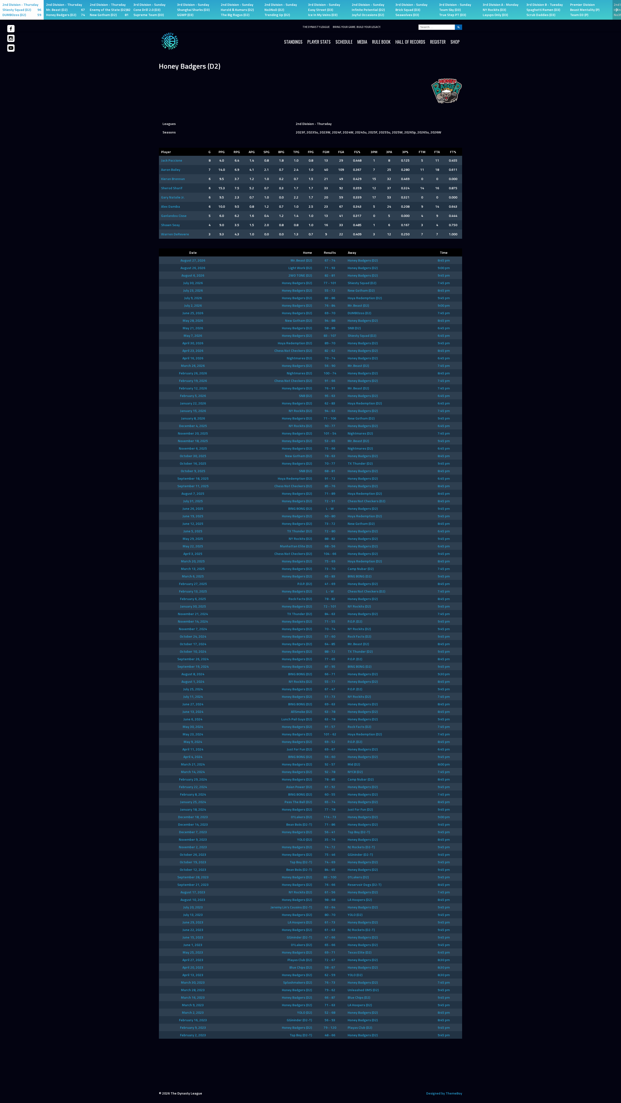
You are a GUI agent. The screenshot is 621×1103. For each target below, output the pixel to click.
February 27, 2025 (193, 583)
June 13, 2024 (192, 711)
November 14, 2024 (193, 621)
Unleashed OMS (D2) (363, 989)
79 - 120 (330, 1027)
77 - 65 (330, 658)
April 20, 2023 (192, 967)
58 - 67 (330, 967)
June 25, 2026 (192, 312)
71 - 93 (330, 267)
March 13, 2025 (193, 568)
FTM (422, 151)
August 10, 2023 (192, 899)
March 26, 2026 (193, 365)
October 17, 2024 (193, 643)
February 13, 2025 (193, 591)
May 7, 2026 (193, 335)
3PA (389, 151)
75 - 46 (330, 854)
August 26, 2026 (192, 267)
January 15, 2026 (193, 410)
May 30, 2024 (193, 726)
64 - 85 (330, 643)
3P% (405, 151)
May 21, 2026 (193, 327)
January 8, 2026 (193, 418)
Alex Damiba (170, 206)
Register (438, 42)
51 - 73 (330, 696)
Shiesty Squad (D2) (362, 282)
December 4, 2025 (193, 425)
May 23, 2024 (193, 734)
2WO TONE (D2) (300, 275)
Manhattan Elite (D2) (296, 546)
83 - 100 (330, 877)
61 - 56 (330, 892)
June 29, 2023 (192, 922)
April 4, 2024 (192, 756)
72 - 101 (330, 606)
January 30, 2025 (193, 606)
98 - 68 (330, 899)
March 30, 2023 (193, 982)
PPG (222, 151)
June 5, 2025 (192, 531)
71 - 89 (330, 493)
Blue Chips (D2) (300, 967)
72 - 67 (330, 959)
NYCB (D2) (355, 771)
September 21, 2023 (193, 884)
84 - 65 (330, 869)
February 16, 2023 (193, 1019)
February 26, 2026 (193, 373)
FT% (453, 151)
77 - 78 (330, 809)
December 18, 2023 (193, 816)
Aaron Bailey (170, 169)
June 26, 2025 (192, 508)
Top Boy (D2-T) (359, 831)
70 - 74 (330, 358)
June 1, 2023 (192, 944)
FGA (341, 151)
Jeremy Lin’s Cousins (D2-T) (291, 907)
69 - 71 (330, 952)
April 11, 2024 (192, 749)
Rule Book (381, 42)
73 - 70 (330, 568)
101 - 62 (330, 734)
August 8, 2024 (192, 673)
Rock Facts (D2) (300, 598)
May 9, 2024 (193, 741)
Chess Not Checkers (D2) (293, 350)
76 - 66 (330, 884)
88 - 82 (330, 538)
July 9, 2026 (193, 297)
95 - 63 (330, 395)
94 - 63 (330, 410)
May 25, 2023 (193, 952)
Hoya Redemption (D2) (365, 297)
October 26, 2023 (193, 854)
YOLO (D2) (304, 839)
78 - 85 (330, 779)
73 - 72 (330, 523)
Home (307, 252)
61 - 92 (330, 786)
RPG (237, 151)
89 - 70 (330, 343)
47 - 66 (330, 937)
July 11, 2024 (193, 696)
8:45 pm (444, 260)
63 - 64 (330, 907)
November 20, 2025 (193, 433)
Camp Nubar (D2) (361, 568)
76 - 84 (330, 305)
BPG (281, 151)
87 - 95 (330, 666)
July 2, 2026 (193, 305)
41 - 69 (330, 583)
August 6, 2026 (192, 275)
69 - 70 (330, 312)
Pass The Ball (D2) (298, 801)
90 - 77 (330, 425)
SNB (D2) (354, 327)
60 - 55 (330, 794)
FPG (311, 151)
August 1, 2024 (192, 681)
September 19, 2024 (193, 666)
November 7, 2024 (193, 628)
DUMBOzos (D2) (359, 312)
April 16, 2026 (192, 358)
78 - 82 (330, 598)
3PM (374, 151)
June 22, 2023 (192, 929)
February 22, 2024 (193, 786)
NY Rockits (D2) (300, 410)
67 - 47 (330, 688)
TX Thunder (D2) (360, 463)
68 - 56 (330, 546)
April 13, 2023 (192, 974)
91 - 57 (330, 726)
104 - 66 (330, 553)
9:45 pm (444, 275)
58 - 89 (330, 327)
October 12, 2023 (193, 869)
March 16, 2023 (193, 997)
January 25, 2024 (193, 801)
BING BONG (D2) (300, 508)
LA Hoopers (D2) (360, 899)
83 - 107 (330, 335)
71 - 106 (330, 418)
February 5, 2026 (193, 395)
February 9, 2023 (193, 1027)
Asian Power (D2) (299, 786)
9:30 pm (444, 673)
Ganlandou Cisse (174, 215)
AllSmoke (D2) (301, 711)
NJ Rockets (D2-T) (361, 846)
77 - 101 (330, 282)
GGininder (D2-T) (360, 854)
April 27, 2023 (192, 959)
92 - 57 (330, 764)
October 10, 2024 (193, 651)
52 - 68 (330, 1012)
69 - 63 (330, 704)
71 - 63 (330, 1004)
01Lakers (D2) (301, 816)
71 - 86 (330, 824)
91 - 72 (330, 478)
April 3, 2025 (192, 553)
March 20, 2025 (193, 561)
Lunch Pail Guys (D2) (296, 719)
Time (444, 252)
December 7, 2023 (193, 831)
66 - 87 (330, 997)
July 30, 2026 (193, 282)
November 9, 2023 (193, 839)
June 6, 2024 (192, 719)
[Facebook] (11, 28)
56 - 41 (330, 831)
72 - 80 (330, 531)
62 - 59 (330, 974)
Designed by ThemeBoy (444, 1093)
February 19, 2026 (193, 380)
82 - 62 (330, 350)
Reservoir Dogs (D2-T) (364, 884)
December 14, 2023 (193, 824)
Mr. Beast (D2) (301, 260)
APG (252, 151)
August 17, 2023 (192, 892)
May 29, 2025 (193, 538)
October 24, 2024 (193, 636)
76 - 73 (330, 982)
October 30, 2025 (193, 455)
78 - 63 (330, 455)
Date (193, 252)
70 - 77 (330, 463)
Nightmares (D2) (299, 358)
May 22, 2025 (193, 546)
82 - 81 (330, 275)
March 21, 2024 (193, 764)
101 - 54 (330, 433)
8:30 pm (444, 959)
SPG (266, 151)
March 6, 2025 (193, 576)
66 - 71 (330, 673)
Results (330, 252)
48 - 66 (330, 1034)
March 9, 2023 (193, 1004)
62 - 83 (330, 403)
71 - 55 (330, 621)
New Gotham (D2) (361, 290)
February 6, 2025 (193, 598)
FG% (357, 151)
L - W (330, 508)
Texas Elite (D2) (359, 952)
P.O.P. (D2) (304, 583)
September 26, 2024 (193, 658)
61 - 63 (330, 929)
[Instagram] (11, 38)
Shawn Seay (170, 224)
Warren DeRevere (175, 234)
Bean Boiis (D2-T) (299, 824)
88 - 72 (330, 651)
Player (166, 151)
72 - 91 (330, 500)
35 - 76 (330, 839)
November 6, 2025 (193, 448)
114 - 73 (330, 816)
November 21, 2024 (193, 613)
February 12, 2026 (193, 388)
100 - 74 (330, 373)
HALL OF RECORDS (410, 42)
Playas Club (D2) (299, 959)
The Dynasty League (316, 27)
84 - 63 (330, 613)
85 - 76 (330, 485)
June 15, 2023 (192, 937)
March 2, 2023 (193, 1012)
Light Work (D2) (300, 267)
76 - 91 (330, 388)
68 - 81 (330, 470)
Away (352, 252)
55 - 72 (330, 290)
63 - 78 (330, 711)
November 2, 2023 (193, 846)
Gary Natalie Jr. (172, 197)
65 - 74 (330, 801)
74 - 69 (330, 861)
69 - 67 (330, 749)
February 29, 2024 (193, 779)
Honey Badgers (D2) (363, 260)
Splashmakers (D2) (297, 982)
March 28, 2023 (193, 989)
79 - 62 (330, 989)
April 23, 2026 (192, 350)
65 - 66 (330, 944)
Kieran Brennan (173, 178)
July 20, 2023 (193, 907)
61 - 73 (330, 922)
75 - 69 (330, 561)
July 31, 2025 (193, 500)
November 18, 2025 (193, 440)
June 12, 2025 (192, 523)
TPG (296, 151)
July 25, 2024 (193, 688)
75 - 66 (330, 448)
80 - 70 (330, 914)
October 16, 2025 (193, 463)
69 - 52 (330, 741)
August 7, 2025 (192, 493)
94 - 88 (330, 320)
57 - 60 (330, 636)
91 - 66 (330, 380)
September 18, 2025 (193, 478)
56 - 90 (330, 365)
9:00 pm (444, 267)
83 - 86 (330, 297)
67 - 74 (330, 260)
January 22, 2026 (193, 403)
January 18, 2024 (193, 809)
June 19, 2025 (192, 516)
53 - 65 (330, 440)
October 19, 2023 (193, 861)
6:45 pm (444, 327)
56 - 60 (330, 756)
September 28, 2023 (193, 877)
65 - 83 (330, 576)
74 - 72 (330, 846)
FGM (326, 151)
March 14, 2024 (193, 771)
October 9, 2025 (193, 470)
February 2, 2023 (193, 1034)
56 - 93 (330, 1019)
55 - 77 (330, 681)
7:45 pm (444, 282)
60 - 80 (330, 516)
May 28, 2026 (193, 320)
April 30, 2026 (192, 343)
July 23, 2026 (193, 290)
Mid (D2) (354, 764)
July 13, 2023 (193, 914)
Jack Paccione (171, 160)
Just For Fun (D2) (299, 749)
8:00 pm (444, 764)
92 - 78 (330, 771)
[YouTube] (11, 48)
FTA (437, 151)
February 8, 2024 (193, 794)
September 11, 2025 (193, 485)
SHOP (455, 42)
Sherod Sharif (171, 187)
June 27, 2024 (192, 704)
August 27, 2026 (192, 260)
